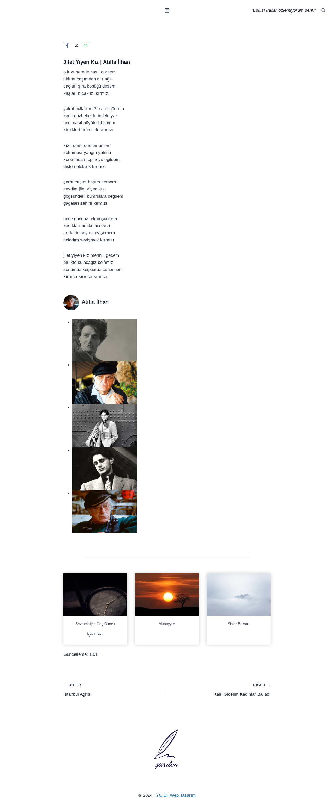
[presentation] (95, 594)
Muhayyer (167, 624)
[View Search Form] (323, 10)
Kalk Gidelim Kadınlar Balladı (242, 690)
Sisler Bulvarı (238, 624)
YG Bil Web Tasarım (176, 795)
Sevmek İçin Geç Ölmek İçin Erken (95, 629)
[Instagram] (167, 10)
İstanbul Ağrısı (77, 690)
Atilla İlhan (116, 62)
